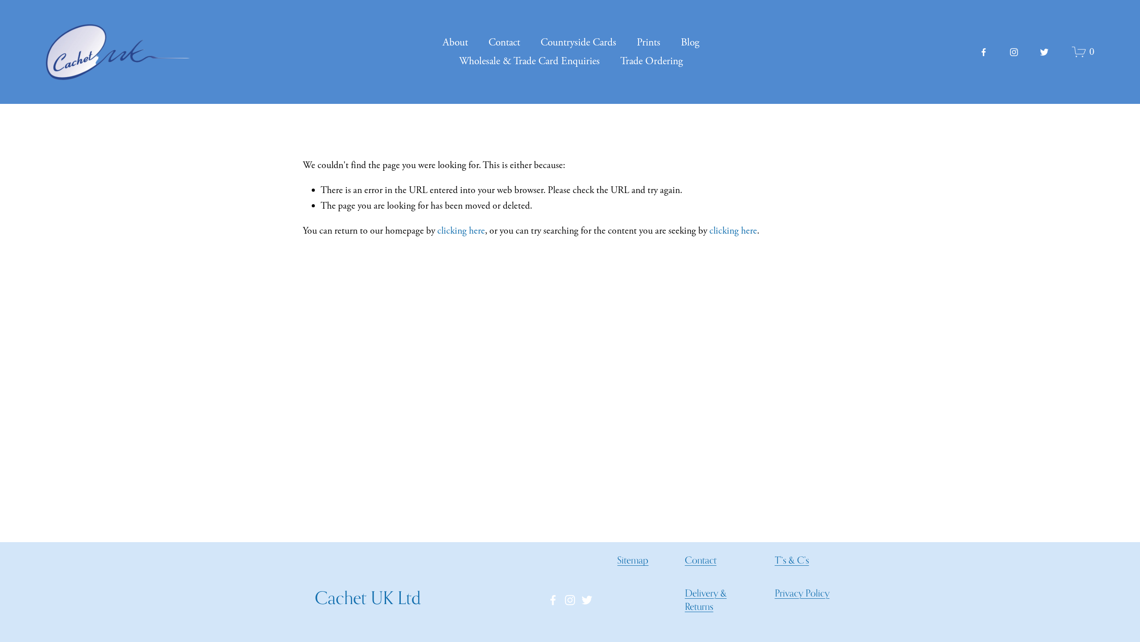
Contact (504, 42)
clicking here (461, 231)
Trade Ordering (651, 61)
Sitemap (632, 560)
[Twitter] (1044, 52)
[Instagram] (1014, 52)
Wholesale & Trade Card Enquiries (529, 61)
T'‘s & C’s (792, 560)
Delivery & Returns (706, 599)
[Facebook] (984, 52)
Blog (690, 42)
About (455, 42)
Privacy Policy (802, 593)
